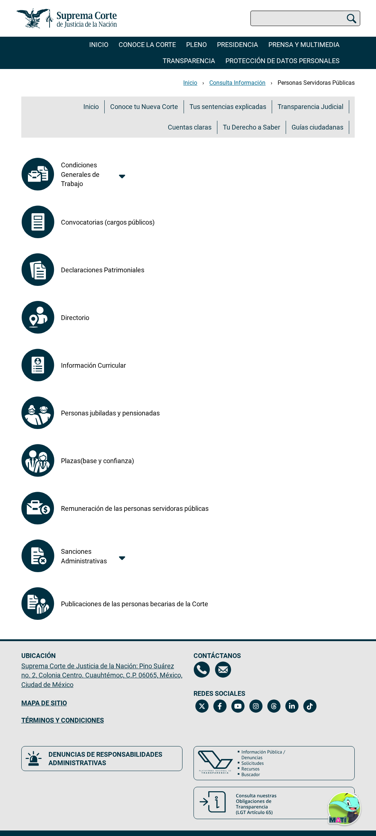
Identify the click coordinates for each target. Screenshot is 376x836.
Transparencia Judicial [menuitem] (310, 106)
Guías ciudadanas (317, 127)
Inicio (98, 44)
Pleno (196, 44)
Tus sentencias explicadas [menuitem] (227, 106)
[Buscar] (352, 18)
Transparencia (189, 61)
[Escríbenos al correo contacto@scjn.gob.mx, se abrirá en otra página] (223, 669)
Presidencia (237, 44)
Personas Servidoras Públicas (316, 82)
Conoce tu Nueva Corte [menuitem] (144, 106)
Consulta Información (237, 82)
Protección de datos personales (282, 61)
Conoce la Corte (147, 44)
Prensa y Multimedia (304, 44)
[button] (344, 805)
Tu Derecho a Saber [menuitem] (251, 127)
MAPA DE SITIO (44, 703)
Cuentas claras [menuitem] (190, 127)
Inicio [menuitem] (91, 106)
